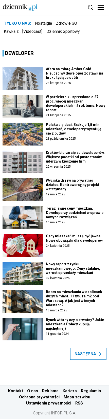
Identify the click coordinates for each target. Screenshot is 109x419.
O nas (32, 390)
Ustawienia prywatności (48, 403)
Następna (85, 353)
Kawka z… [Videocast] (23, 31)
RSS (79, 403)
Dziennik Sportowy (63, 31)
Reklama (50, 390)
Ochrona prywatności (39, 397)
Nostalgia (43, 23)
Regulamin (91, 390)
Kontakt (15, 390)
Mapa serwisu (77, 397)
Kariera (70, 390)
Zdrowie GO (66, 23)
